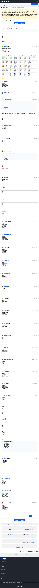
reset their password (21, 15)
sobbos (5, 52)
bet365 (11, 539)
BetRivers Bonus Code (29, 544)
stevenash (6, 310)
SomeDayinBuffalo (7, 359)
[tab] (3, 28)
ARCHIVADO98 (6, 151)
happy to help (22, 17)
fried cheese (6, 502)
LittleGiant (6, 273)
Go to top (36, 551)
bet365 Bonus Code (30, 539)
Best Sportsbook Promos (19, 547)
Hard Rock (11, 542)
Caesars (11, 531)
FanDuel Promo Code (29, 529)
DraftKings (11, 534)
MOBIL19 (5, 177)
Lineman (5, 371)
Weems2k (5, 458)
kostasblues (6, 221)
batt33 (5, 383)
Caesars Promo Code (29, 532)
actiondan (6, 286)
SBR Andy (5, 46)
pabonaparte (6, 234)
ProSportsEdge (6, 99)
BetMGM (11, 526)
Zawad (5, 81)
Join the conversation (19, 23)
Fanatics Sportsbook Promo (29, 537)
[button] (3, 78)
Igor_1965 (5, 51)
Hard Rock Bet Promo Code (29, 542)
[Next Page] (29, 31)
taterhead (6, 413)
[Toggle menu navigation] (38, 1)
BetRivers (11, 544)
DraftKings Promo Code (29, 534)
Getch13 (5, 36)
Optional (5, 247)
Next (36, 515)
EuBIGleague (6, 490)
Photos (15, 28)
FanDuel (11, 529)
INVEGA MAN (6, 395)
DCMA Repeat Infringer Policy (27, 551)
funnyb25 (5, 260)
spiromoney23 (6, 125)
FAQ (20, 551)
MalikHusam (6, 204)
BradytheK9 (6, 478)
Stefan (5, 50)
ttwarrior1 (5, 323)
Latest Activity (9, 28)
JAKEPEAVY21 (6, 335)
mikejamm (6, 192)
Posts (3, 28)
